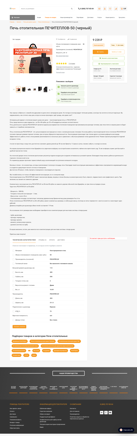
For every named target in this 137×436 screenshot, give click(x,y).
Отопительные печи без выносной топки (25, 346)
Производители (74, 414)
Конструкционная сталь (58, 250)
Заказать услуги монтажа (110, 58)
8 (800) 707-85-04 (106, 404)
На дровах (46, 350)
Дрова (52, 285)
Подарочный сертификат (47, 417)
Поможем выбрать (15, 419)
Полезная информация (17, 425)
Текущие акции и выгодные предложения (52, 424)
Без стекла (53, 320)
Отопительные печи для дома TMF (69, 341)
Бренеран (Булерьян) (60, 350)
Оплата (12, 411)
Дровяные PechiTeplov (19, 341)
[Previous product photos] (14, 89)
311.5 (52, 302)
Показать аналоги (19, 326)
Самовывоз (13, 417)
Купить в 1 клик (117, 52)
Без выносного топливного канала (61, 263)
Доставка (90, 17)
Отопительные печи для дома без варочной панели (57, 346)
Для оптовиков (74, 411)
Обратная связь (15, 428)
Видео (42, 427)
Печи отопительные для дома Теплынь (42, 341)
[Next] (50, 63)
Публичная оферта (45, 408)
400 (51, 272)
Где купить (122, 17)
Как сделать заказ (15, 408)
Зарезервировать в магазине (110, 64)
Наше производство (66, 17)
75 (51, 311)
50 (51, 255)
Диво (34, 355)
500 (51, 276)
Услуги (99, 17)
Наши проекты (110, 17)
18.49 (52, 289)
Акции (39, 17)
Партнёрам (80, 17)
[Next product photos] (52, 89)
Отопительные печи (19, 350)
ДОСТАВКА (13, 387)
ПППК (26, 355)
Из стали (36, 350)
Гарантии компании (46, 411)
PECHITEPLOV (54, 259)
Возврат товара (15, 422)
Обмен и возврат (45, 414)
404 (51, 298)
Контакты (73, 408)
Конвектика (16, 355)
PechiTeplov (74, 350)
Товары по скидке (50, 17)
